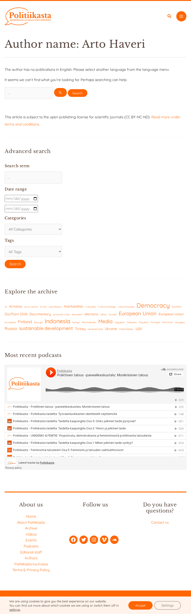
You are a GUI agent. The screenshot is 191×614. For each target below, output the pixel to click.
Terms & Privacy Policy (31, 569)
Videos (31, 534)
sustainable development (46, 328)
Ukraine (111, 328)
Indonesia (57, 321)
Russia (11, 328)
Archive (31, 528)
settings (14, 609)
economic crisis (61, 314)
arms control (31, 306)
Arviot (43, 306)
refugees (180, 322)
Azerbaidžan (73, 306)
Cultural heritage (107, 306)
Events (31, 540)
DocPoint (176, 306)
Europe (113, 314)
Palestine (132, 322)
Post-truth (167, 322)
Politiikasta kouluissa (31, 564)
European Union (138, 313)
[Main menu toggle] (181, 16)
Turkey (80, 328)
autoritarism (55, 306)
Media (105, 321)
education (77, 314)
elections (91, 314)
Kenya (76, 322)
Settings (167, 605)
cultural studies (126, 306)
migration (120, 322)
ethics (103, 314)
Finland (25, 321)
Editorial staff (31, 552)
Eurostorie (10, 322)
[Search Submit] (60, 92)
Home (31, 516)
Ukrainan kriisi (95, 329)
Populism (144, 322)
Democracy (153, 305)
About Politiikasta (31, 522)
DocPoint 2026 (16, 314)
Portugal (155, 322)
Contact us (160, 522)
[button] (169, 16)
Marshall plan (89, 322)
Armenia (15, 306)
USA (139, 328)
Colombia (90, 306)
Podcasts (31, 546)
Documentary (40, 314)
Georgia (38, 322)
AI (6, 306)
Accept (140, 605)
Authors (31, 558)
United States (126, 329)
